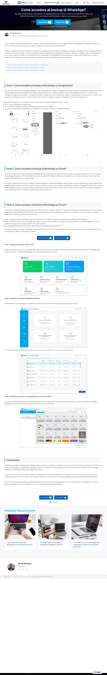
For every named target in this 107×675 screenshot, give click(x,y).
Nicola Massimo (15, 33)
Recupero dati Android (50, 2)
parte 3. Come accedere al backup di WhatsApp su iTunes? (26, 70)
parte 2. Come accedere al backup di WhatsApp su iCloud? (26, 67)
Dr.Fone (46, 229)
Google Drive (79, 43)
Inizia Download (43, 238)
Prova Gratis (42, 22)
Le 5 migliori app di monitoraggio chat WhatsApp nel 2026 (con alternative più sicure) (87, 545)
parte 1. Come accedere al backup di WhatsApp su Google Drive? (28, 65)
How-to (10, 576)
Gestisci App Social (30, 36)
